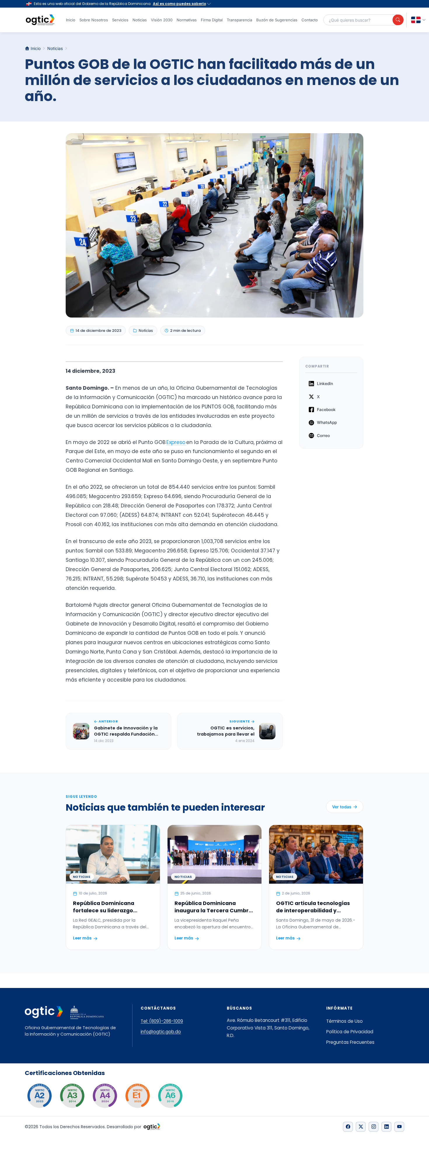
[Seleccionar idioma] (418, 20)
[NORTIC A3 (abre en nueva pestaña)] (72, 1095)
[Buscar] (398, 19)
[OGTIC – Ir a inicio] (40, 19)
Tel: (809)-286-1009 (162, 1021)
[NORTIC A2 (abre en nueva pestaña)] (39, 1095)
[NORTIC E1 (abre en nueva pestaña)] (137, 1095)
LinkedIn (325, 383)
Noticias (139, 20)
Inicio (70, 20)
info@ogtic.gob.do (161, 1032)
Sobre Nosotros (93, 20)
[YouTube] (399, 1127)
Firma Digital (212, 20)
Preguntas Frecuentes (350, 1042)
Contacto (309, 20)
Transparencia (239, 20)
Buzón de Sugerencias (276, 20)
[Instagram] (374, 1127)
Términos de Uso (344, 1021)
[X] (361, 1127)
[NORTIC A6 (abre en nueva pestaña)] (170, 1095)
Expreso (176, 442)
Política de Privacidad (349, 1032)
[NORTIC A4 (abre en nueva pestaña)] (104, 1095)
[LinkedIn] (386, 1127)
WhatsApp (327, 422)
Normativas (187, 20)
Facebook (326, 409)
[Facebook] (348, 1127)
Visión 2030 (161, 20)
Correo (323, 435)
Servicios (120, 20)
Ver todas (341, 806)
